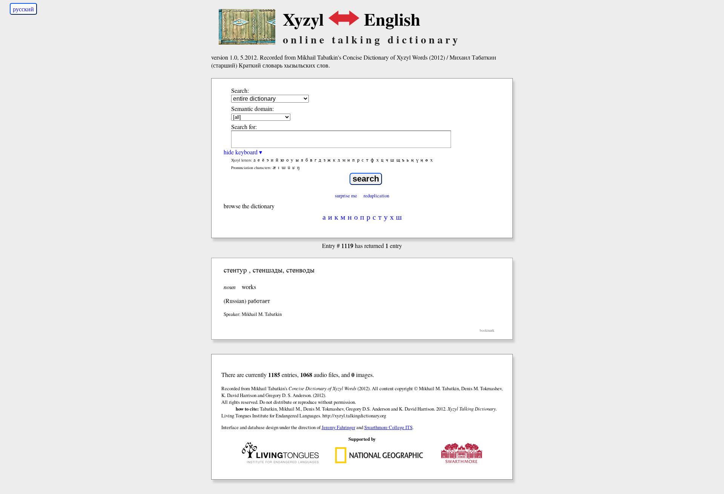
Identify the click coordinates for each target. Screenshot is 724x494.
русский (23, 9)
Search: (240, 90)
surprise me (346, 195)
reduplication (376, 195)
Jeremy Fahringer (338, 427)
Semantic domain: (252, 108)
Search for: (244, 127)
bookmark (487, 330)
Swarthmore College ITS (388, 427)
